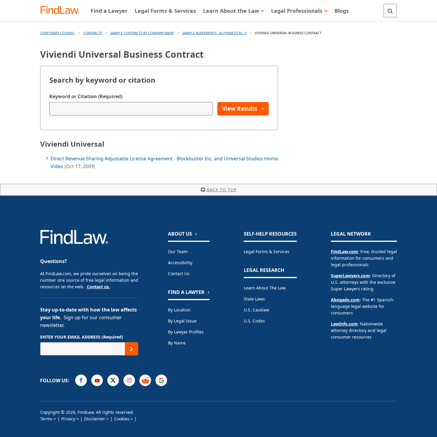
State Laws (254, 299)
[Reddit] (145, 380)
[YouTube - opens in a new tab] (97, 380)
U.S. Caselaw (256, 310)
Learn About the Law (265, 288)
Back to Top (222, 189)
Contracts (92, 33)
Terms (46, 419)
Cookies (121, 419)
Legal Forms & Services (267, 251)
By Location (179, 310)
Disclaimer (94, 419)
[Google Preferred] (161, 380)
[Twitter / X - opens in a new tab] (113, 380)
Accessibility (180, 262)
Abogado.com (345, 300)
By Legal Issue (182, 321)
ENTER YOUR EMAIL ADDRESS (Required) (81, 337)
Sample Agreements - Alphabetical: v (214, 33)
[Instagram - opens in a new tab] (129, 380)
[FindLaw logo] (62, 11)
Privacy (68, 419)
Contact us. (98, 286)
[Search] (390, 10)
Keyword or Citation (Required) (85, 96)
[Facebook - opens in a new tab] (81, 380)
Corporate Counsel (57, 33)
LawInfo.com (344, 324)
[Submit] (131, 348)
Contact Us (178, 273)
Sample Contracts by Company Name (142, 33)
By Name (177, 343)
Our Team (178, 251)
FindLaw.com (344, 251)
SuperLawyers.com (350, 275)
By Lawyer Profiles (186, 332)
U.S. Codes (254, 321)
